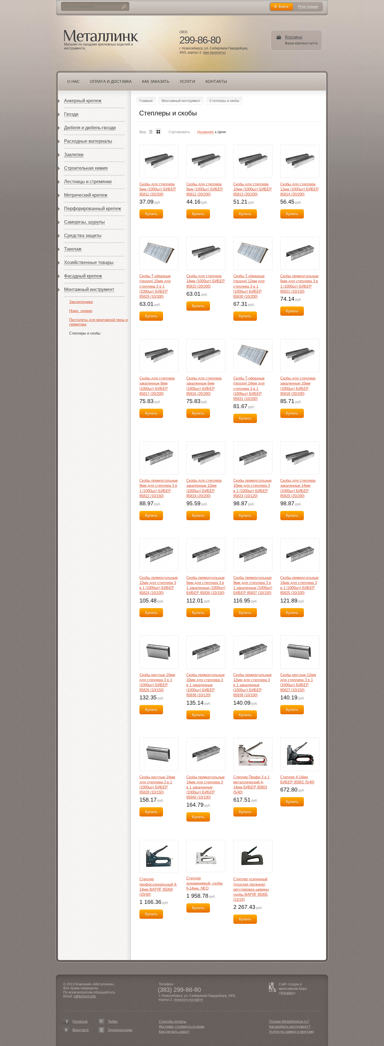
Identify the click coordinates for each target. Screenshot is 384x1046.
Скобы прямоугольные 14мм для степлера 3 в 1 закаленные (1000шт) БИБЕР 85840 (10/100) (205, 787)
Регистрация (308, 7)
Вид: (142, 132)
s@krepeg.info (85, 996)
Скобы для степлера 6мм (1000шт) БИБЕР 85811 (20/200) (157, 189)
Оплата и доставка (111, 81)
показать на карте (188, 1000)
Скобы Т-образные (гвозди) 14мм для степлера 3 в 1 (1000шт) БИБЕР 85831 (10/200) (249, 388)
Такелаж (73, 249)
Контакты (216, 81)
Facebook (80, 1022)
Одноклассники (120, 1030)
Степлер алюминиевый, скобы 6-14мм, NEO (204, 883)
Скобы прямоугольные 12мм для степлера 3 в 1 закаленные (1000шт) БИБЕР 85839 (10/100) (252, 685)
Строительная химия (86, 168)
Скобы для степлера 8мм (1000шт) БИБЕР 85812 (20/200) (204, 189)
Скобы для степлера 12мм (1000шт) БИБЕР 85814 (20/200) (299, 189)
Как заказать (155, 81)
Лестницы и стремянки (88, 181)
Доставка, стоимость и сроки (181, 1027)
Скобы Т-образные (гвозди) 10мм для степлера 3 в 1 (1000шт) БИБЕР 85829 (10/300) (155, 286)
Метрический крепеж (85, 195)
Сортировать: (180, 132)
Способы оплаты (172, 1022)
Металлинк (101, 36)
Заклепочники (81, 302)
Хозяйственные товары (89, 262)
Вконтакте (81, 1030)
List (151, 131)
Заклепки (73, 154)
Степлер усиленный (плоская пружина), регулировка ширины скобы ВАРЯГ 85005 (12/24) (251, 889)
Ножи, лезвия (80, 311)
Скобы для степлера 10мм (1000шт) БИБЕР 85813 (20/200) (252, 189)
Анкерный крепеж (82, 100)
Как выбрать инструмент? (289, 1027)
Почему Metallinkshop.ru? (289, 1022)
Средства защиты (82, 235)
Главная (146, 101)
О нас (73, 81)
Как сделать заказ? (174, 1032)
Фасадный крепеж (83, 276)
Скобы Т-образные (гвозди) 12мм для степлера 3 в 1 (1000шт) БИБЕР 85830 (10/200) (249, 286)
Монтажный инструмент (89, 289)
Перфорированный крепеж (92, 208)
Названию (205, 132)
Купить (151, 214)
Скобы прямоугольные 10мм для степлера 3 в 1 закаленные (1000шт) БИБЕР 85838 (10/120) (205, 685)
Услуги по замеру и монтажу (291, 1032)
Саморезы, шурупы (84, 222)
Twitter (113, 1022)
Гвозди (71, 114)
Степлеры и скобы (84, 333)
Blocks (158, 131)
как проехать (214, 52)
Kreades (287, 993)
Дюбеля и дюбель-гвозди (90, 127)
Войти (283, 7)
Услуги (187, 81)
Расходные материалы (88, 141)
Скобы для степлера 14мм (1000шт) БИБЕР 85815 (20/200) (205, 281)
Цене (222, 132)
